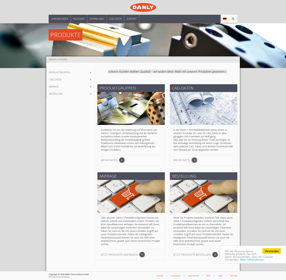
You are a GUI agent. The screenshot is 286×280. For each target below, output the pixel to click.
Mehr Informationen (252, 259)
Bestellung (56, 93)
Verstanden (272, 251)
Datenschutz (193, 276)
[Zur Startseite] (143, 7)
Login (220, 276)
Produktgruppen (59, 72)
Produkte (79, 18)
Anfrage (54, 86)
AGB (208, 276)
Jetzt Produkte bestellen (192, 255)
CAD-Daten (115, 18)
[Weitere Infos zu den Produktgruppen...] (131, 108)
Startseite (53, 59)
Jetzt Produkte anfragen (119, 255)
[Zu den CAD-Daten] (203, 108)
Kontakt (132, 18)
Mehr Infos (109, 160)
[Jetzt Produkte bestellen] (203, 196)
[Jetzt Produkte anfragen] (131, 196)
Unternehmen (59, 18)
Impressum (175, 276)
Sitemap (233, 276)
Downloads (97, 18)
